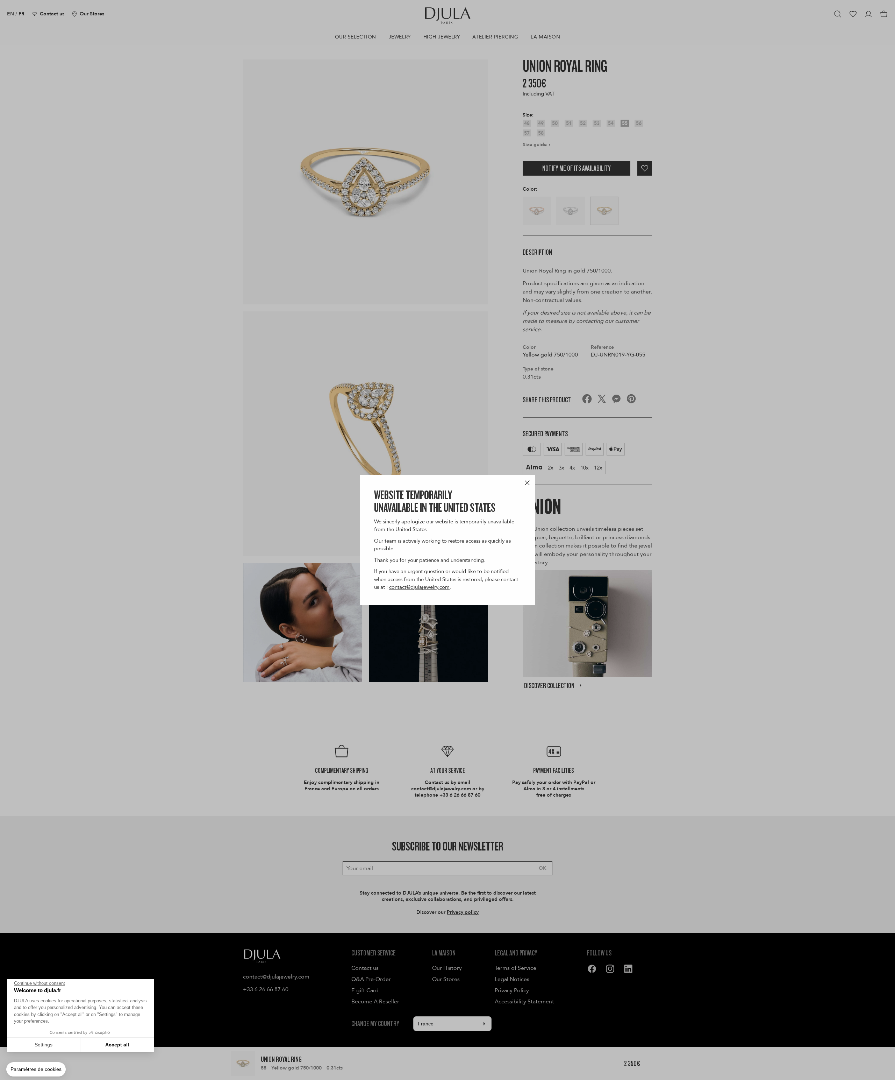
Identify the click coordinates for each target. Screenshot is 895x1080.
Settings (43, 1044)
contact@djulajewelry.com (419, 587)
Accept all (117, 1044)
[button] (36, 1069)
